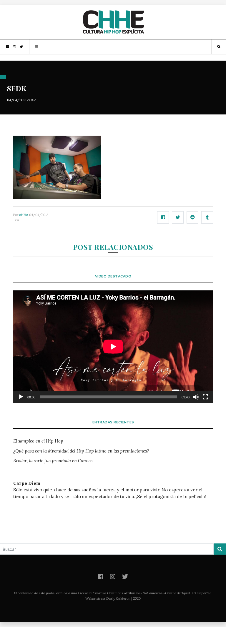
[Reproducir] (21, 397)
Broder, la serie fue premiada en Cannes (52, 460)
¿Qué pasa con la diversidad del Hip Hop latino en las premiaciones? (81, 451)
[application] (113, 346)
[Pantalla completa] (205, 397)
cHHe (31, 100)
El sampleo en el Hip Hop (38, 441)
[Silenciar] (196, 397)
